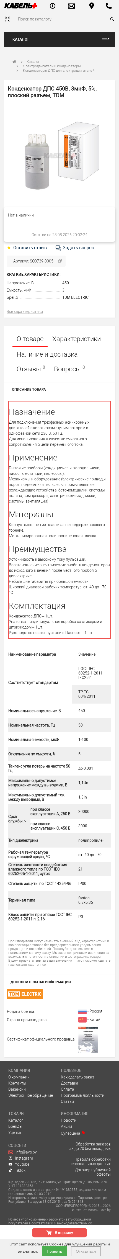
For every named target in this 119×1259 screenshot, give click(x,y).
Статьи (67, 1101)
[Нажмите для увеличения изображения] (59, 155)
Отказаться (86, 1251)
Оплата (67, 1089)
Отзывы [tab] (31, 369)
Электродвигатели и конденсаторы (52, 66)
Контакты (17, 1083)
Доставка (69, 1083)
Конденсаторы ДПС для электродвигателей (58, 70)
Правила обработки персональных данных (90, 1161)
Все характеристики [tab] (25, 311)
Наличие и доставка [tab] (47, 354)
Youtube (22, 1164)
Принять (54, 1251)
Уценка (14, 1132)
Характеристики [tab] (76, 339)
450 (65, 283)
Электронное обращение (30, 1095)
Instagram (24, 1158)
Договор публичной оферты (93, 1172)
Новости (68, 1120)
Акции (66, 1126)
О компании (19, 1077)
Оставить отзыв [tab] (27, 247)
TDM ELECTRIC (75, 297)
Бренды (15, 1126)
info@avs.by (26, 1152)
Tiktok (20, 1170)
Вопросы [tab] (69, 369)
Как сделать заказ (77, 1077)
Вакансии (17, 1089)
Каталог (21, 39)
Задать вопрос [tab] (78, 247)
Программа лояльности (82, 1095)
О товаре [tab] (30, 339)
